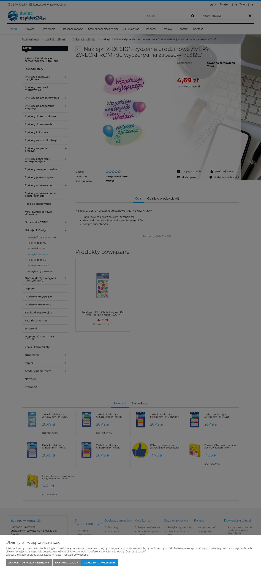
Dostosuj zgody (66, 562)
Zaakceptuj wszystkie (99, 562)
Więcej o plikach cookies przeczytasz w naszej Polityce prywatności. (47, 554)
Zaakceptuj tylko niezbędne (28, 562)
